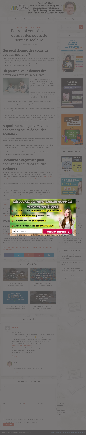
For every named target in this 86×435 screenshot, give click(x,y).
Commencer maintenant (56, 231)
